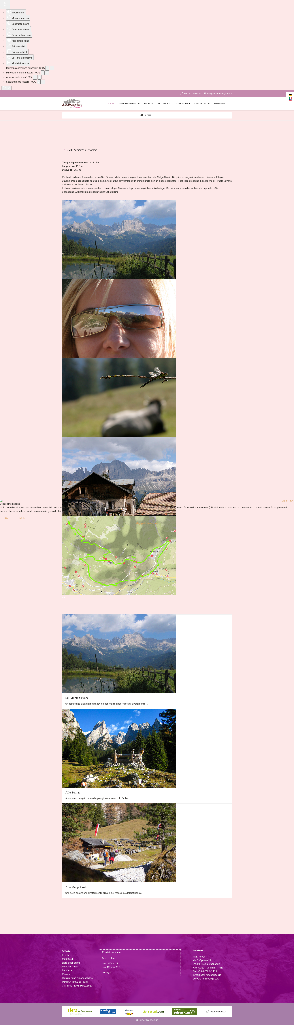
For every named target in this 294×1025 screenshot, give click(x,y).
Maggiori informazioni (147, 523)
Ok (6, 518)
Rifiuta (22, 518)
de (283, 500)
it (287, 500)
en (291, 500)
